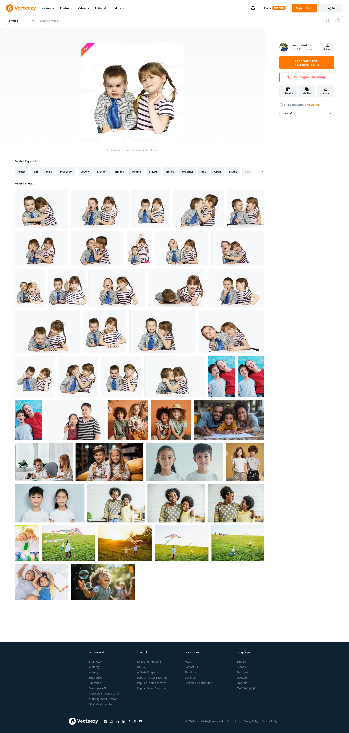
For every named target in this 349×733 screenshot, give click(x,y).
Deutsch (242, 677)
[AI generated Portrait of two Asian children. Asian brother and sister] (184, 462)
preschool (66, 171)
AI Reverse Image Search (104, 693)
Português (243, 672)
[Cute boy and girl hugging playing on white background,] (75, 420)
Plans (267, 8)
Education (95, 683)
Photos (64, 8)
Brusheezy (95, 661)
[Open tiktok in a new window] (129, 721)
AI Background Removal (103, 699)
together (187, 171)
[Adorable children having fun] (27, 543)
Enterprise (95, 677)
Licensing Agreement (150, 661)
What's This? (313, 104)
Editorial (100, 8)
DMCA (141, 667)
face (248, 171)
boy (203, 171)
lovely (85, 171)
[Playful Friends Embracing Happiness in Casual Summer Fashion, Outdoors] (171, 420)
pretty (21, 171)
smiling (119, 171)
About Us (190, 672)
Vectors (46, 8)
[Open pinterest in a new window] (123, 721)
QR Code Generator (101, 704)
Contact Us (191, 667)
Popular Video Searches (151, 688)
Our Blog (190, 677)
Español (242, 667)
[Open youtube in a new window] (140, 721)
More (118, 8)
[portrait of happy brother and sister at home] (221, 376)
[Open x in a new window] (134, 721)
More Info (287, 113)
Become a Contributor (198, 683)
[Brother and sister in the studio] (41, 208)
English (241, 661)
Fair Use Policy (270, 721)
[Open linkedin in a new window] (117, 721)
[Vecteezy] (21, 8)
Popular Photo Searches (151, 683)
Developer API (97, 688)
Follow (327, 49)
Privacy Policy (251, 721)
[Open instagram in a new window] (111, 721)
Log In (331, 8)
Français (242, 683)
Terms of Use (234, 721)
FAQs (188, 661)
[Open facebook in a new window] (105, 721)
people (136, 171)
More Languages (247, 688)
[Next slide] (259, 171)
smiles (170, 171)
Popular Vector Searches (152, 677)
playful (153, 171)
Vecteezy (94, 667)
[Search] (327, 20)
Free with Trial (307, 62)
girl (36, 171)
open (217, 171)
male (49, 171)
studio (233, 171)
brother (102, 171)
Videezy (93, 672)
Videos (82, 8)
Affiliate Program (147, 672)
